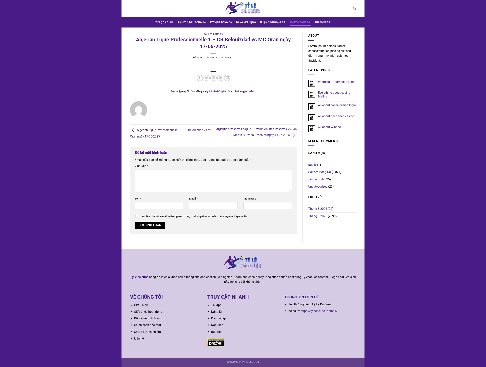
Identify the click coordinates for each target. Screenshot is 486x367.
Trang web (249, 198)
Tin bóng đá (323, 22)
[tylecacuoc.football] (243, 8)
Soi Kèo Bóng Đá (300, 22)
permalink (249, 91)
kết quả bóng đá (221, 22)
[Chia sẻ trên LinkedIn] (227, 78)
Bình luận (141, 165)
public (312, 165)
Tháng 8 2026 (317, 209)
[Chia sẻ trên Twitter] (207, 78)
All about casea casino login (337, 105)
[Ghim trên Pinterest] (220, 78)
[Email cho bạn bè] (213, 78)
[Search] (354, 8)
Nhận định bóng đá (272, 22)
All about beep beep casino (336, 116)
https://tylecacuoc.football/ (319, 311)
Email (193, 198)
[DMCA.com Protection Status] (215, 342)
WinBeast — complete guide (336, 82)
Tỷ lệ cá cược (164, 22)
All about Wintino (329, 127)
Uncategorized (317, 186)
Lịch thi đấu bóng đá (192, 22)
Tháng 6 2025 (317, 216)
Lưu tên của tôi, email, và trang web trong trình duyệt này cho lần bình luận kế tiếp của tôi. (194, 216)
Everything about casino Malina (334, 94)
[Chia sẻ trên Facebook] (200, 78)
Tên (138, 198)
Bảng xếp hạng (246, 22)
